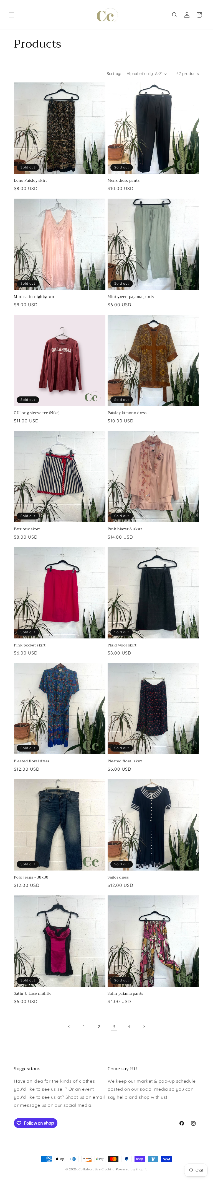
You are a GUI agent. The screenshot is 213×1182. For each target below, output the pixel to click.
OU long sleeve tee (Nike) (37, 413)
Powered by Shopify (132, 1169)
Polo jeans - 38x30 (31, 877)
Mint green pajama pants (131, 297)
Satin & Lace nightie (33, 993)
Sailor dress (118, 877)
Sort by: (114, 73)
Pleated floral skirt (125, 761)
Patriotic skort (27, 529)
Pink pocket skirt (29, 645)
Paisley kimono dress (127, 413)
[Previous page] (69, 1026)
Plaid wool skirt (122, 645)
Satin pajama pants (125, 993)
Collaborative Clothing (96, 1169)
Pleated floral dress (31, 761)
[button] (12, 15)
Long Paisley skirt (30, 180)
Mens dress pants (124, 180)
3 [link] (114, 1026)
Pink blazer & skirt (125, 529)
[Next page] (144, 1026)
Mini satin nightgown (34, 297)
